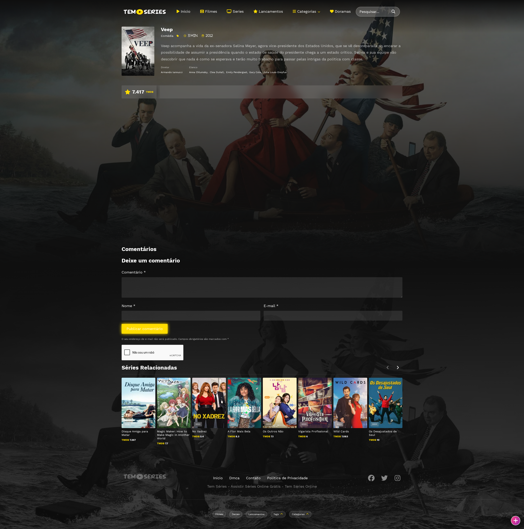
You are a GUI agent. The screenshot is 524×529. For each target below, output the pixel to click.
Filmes (210, 11)
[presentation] (397, 368)
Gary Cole (255, 72)
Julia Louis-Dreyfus (275, 72)
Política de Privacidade (287, 478)
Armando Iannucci (172, 72)
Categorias (306, 11)
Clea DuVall (217, 72)
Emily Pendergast (236, 72)
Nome (128, 306)
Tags (276, 514)
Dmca (234, 478)
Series (238, 11)
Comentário (134, 272)
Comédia (167, 35)
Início (218, 478)
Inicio (185, 11)
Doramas (342, 11)
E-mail (271, 306)
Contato (253, 478)
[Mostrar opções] (515, 520)
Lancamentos (270, 11)
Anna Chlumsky (198, 72)
